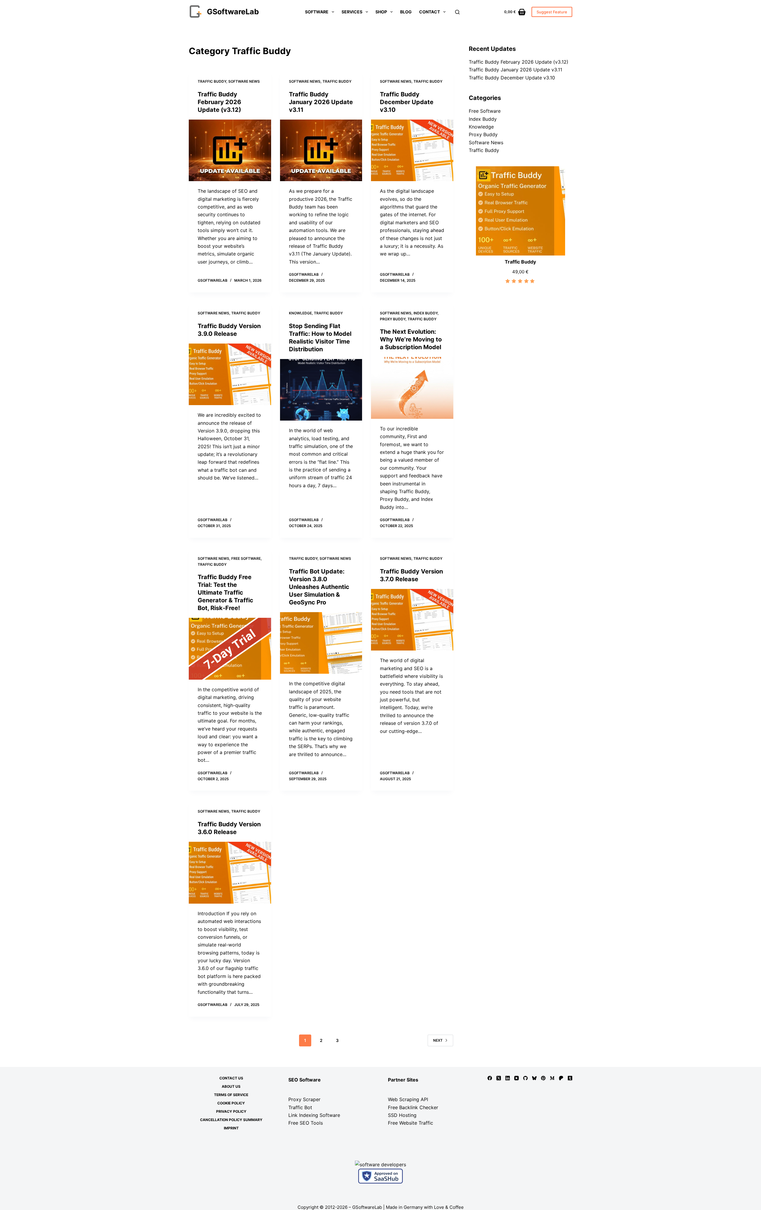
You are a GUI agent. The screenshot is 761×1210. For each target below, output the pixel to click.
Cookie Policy (231, 1103)
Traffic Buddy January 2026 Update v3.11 (321, 102)
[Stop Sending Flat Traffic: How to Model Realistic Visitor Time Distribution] (321, 390)
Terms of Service (231, 1095)
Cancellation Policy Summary (231, 1119)
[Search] (457, 12)
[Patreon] (561, 1078)
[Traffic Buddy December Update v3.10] (412, 150)
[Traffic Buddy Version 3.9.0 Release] (230, 374)
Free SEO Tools (305, 1123)
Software (316, 11)
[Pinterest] (543, 1078)
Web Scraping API (408, 1099)
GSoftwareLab (233, 11)
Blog (406, 11)
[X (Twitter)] (498, 1078)
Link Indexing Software (314, 1115)
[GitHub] (525, 1078)
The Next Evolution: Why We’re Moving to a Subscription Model (411, 339)
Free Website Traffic (410, 1123)
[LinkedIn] (507, 1078)
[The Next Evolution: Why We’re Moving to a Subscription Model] (412, 388)
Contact (429, 11)
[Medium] (552, 1078)
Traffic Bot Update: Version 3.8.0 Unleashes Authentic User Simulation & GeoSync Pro (319, 587)
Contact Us (231, 1078)
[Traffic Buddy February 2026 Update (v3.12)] (230, 150)
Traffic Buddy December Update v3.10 (406, 102)
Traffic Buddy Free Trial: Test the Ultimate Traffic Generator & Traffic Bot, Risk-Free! (225, 592)
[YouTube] (516, 1078)
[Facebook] (490, 1078)
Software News (244, 81)
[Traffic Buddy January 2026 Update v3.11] (321, 150)
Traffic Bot (300, 1107)
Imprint (231, 1128)
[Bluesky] (534, 1078)
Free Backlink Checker (413, 1107)
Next (438, 1040)
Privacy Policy (231, 1111)
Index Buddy (425, 313)
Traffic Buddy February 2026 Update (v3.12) (219, 102)
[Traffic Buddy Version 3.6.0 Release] (230, 873)
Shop (381, 11)
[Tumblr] (570, 1078)
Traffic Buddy (212, 81)
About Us (231, 1086)
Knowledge (300, 313)
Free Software (246, 558)
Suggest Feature (552, 12)
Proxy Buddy (392, 319)
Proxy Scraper (304, 1099)
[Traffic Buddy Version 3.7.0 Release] (412, 620)
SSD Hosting (402, 1115)
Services (352, 11)
